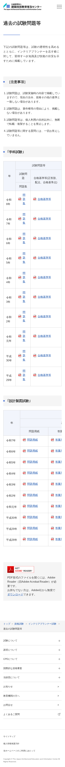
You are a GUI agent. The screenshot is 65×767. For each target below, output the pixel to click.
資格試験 (19, 623)
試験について (10, 640)
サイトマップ (9, 736)
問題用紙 (32, 439)
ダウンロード (15, 594)
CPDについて (10, 659)
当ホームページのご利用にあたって (19, 751)
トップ (6, 623)
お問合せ (8, 705)
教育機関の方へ (11, 695)
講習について (10, 649)
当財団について (11, 677)
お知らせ (8, 686)
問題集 (24, 199)
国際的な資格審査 (12, 668)
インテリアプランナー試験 (42, 623)
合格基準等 (44, 199)
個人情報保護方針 (11, 743)
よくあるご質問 (11, 714)
